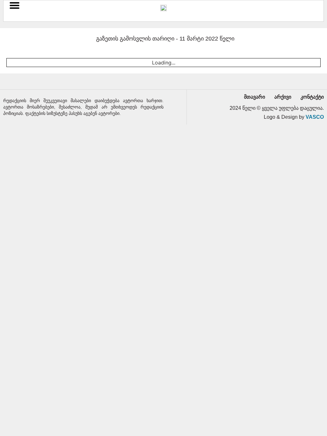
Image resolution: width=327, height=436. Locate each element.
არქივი (282, 97)
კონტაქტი (312, 97)
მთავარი (254, 97)
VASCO (315, 117)
